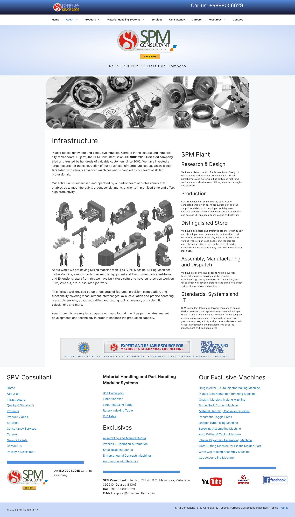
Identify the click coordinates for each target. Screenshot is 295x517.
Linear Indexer (113, 399)
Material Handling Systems (123, 19)
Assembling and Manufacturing (124, 438)
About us (13, 393)
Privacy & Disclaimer (20, 452)
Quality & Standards (20, 405)
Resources (215, 19)
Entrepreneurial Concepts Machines (127, 455)
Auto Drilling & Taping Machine (220, 434)
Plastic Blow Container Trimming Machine (227, 393)
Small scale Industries (118, 449)
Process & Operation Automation (125, 444)
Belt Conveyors (113, 393)
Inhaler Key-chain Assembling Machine (225, 440)
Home (55, 19)
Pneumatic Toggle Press (215, 417)
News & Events (17, 440)
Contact (238, 19)
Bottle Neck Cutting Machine (218, 405)
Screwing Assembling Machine (220, 428)
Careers (197, 19)
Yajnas (284, 507)
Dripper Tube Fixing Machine (218, 422)
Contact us (14, 446)
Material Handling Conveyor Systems (224, 411)
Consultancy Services (21, 428)
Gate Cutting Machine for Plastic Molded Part (230, 446)
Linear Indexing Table (117, 404)
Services (156, 19)
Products (90, 19)
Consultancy (177, 19)
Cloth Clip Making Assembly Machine (224, 452)
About (69, 19)
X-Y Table (109, 416)
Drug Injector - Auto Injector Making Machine (229, 388)
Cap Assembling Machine (216, 457)
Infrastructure (16, 399)
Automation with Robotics (120, 461)
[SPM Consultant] (147, 44)
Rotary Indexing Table (118, 410)
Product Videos (17, 417)
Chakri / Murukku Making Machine (222, 399)
